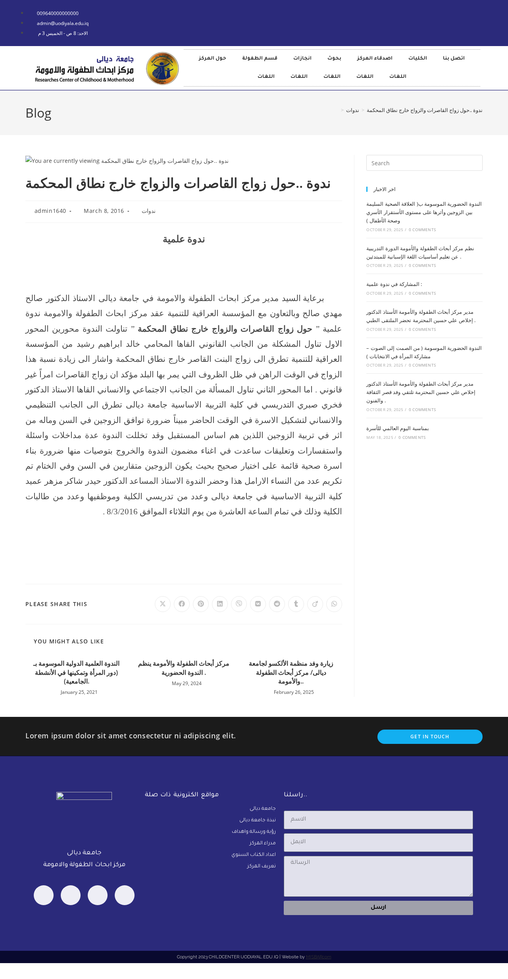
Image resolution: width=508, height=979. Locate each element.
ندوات (149, 210)
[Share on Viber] (239, 604)
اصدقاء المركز (375, 59)
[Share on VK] (258, 604)
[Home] (337, 110)
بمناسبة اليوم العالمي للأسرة (397, 428)
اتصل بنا (454, 59)
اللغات (266, 77)
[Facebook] (44, 895)
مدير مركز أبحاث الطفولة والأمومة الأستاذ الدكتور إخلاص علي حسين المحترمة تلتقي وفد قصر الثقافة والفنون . (420, 392)
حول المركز (212, 59)
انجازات (302, 59)
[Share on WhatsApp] (334, 604)
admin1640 (50, 210)
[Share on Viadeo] (315, 604)
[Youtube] (264, 21)
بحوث (334, 59)
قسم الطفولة (259, 59)
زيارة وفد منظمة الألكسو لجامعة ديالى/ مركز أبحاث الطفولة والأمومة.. (291, 672)
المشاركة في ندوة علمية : (394, 284)
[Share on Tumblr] (296, 604)
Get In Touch (429, 736)
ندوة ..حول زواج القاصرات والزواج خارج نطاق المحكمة (425, 110)
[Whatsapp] (71, 895)
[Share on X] (163, 604)
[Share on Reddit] (277, 604)
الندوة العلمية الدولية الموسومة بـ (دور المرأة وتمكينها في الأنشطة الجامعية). (76, 672)
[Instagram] (125, 895)
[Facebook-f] (287, 21)
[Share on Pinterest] (201, 604)
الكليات (417, 59)
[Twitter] (98, 895)
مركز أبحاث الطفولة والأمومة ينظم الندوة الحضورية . (183, 667)
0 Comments (422, 229)
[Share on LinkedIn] (220, 604)
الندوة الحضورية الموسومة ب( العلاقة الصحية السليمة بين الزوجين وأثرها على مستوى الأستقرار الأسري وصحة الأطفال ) (423, 212)
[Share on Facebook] (182, 604)
